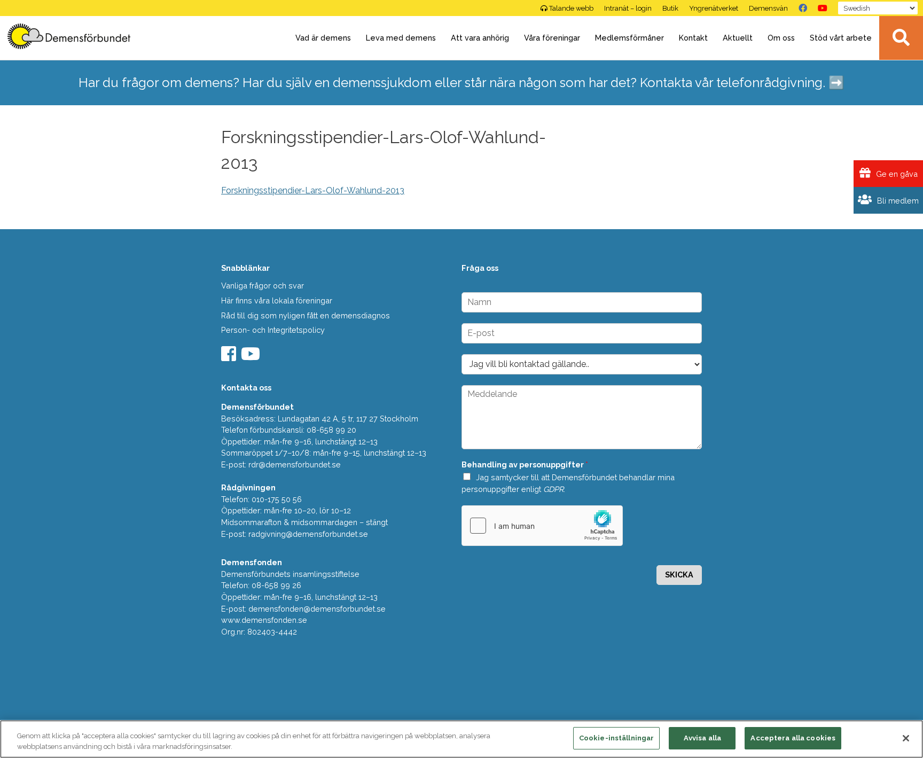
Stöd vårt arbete (841, 37)
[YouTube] (822, 8)
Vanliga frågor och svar (262, 285)
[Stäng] (906, 738)
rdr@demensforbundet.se (294, 464)
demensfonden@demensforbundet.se (317, 608)
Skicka (679, 574)
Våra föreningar (552, 37)
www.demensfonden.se (264, 619)
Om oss (781, 37)
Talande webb (571, 8)
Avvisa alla (702, 738)
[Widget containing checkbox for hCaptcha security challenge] (542, 525)
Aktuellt (738, 37)
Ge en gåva (896, 173)
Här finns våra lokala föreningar (276, 300)
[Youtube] (252, 357)
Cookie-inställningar (616, 738)
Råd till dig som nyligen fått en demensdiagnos (305, 315)
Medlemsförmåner (629, 37)
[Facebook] (802, 8)
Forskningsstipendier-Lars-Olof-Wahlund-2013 (312, 190)
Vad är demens (323, 37)
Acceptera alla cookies (792, 738)
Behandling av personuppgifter (525, 464)
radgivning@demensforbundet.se (308, 533)
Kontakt (693, 37)
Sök (901, 38)
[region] (461, 739)
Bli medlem (897, 200)
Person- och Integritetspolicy (273, 329)
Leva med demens (401, 37)
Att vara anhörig (480, 37)
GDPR (553, 489)
